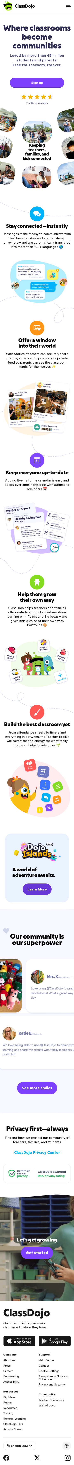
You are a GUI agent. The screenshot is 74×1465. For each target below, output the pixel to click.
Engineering (11, 1376)
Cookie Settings (49, 1371)
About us (9, 1360)
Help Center (46, 1360)
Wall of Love (47, 1405)
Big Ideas (9, 1397)
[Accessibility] (66, 1446)
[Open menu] (68, 6)
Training (8, 1413)
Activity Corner (13, 1429)
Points (7, 1402)
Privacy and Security (52, 1384)
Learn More (37, 889)
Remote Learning (14, 1418)
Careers (8, 1371)
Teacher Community (51, 1400)
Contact (44, 1365)
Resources (10, 1408)
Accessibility (11, 1381)
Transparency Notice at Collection (54, 1377)
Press (7, 1365)
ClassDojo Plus (13, 1424)
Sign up (37, 83)
